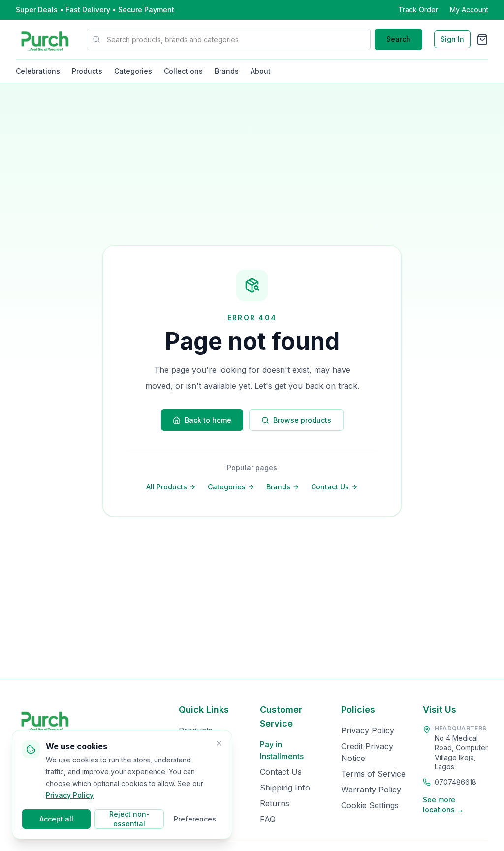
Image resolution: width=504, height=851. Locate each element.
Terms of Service (373, 774)
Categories (133, 71)
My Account (469, 9)
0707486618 (455, 782)
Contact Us (330, 487)
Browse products (302, 420)
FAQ (268, 819)
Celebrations (38, 71)
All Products (166, 487)
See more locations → (443, 804)
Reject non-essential (129, 819)
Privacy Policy (367, 730)
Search (398, 39)
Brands (227, 71)
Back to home (208, 420)
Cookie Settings (370, 805)
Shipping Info (285, 787)
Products (87, 71)
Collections (183, 71)
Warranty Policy (371, 789)
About (261, 71)
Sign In (452, 39)
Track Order (418, 9)
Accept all (56, 819)
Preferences (195, 819)
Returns (274, 803)
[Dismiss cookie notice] (219, 743)
